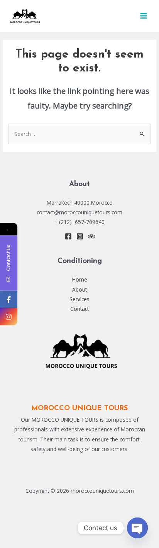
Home (79, 279)
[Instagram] (79, 236)
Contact (79, 308)
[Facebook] (68, 236)
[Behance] (91, 236)
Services (79, 299)
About (79, 289)
